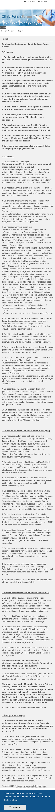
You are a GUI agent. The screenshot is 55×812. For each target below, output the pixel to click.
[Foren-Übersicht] (27, 18)
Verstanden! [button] (14, 807)
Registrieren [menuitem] (30, 1)
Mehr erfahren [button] (10, 800)
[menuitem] (3, 27)
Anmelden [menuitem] (44, 1)
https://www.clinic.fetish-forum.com (31, 786)
